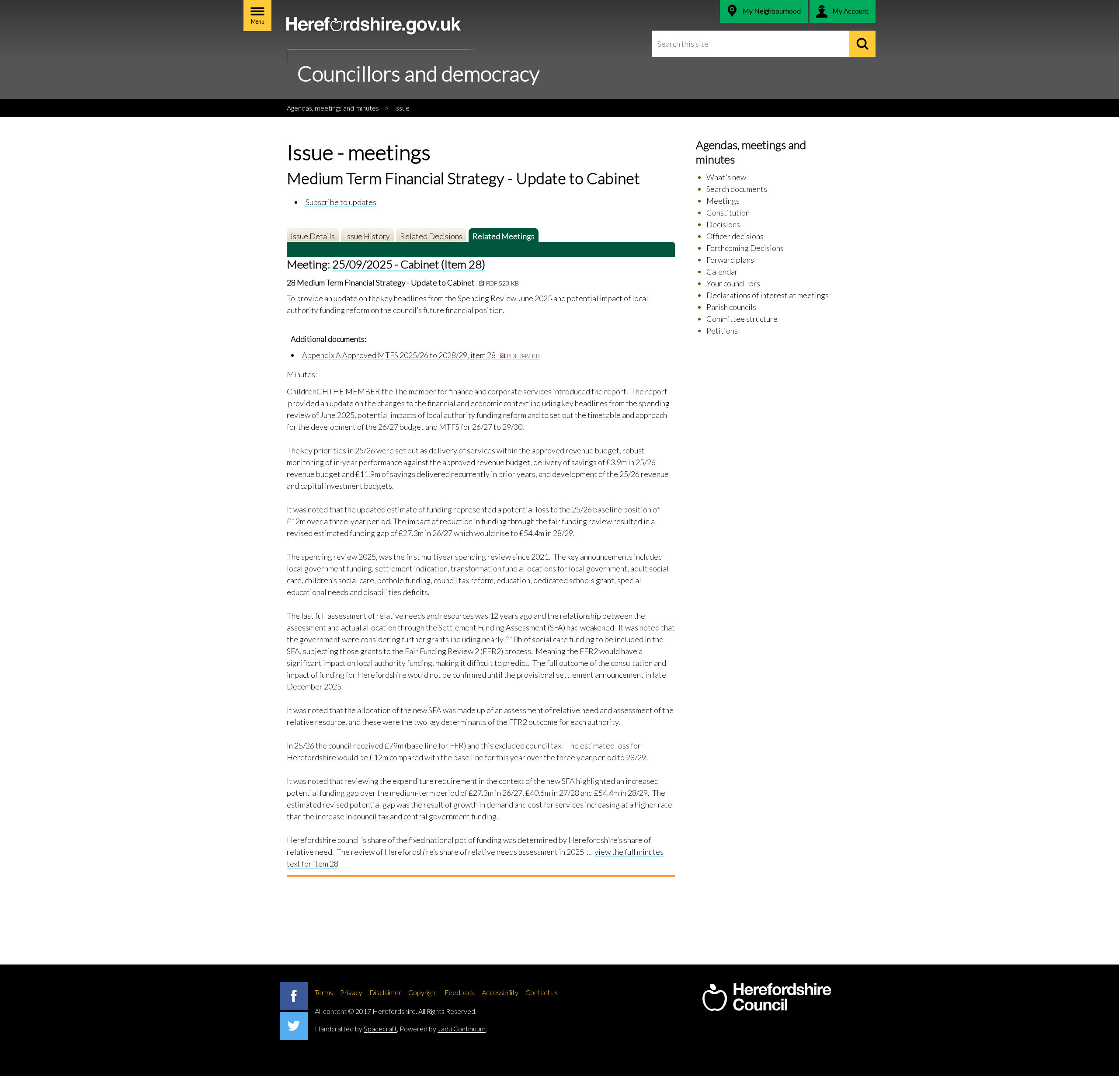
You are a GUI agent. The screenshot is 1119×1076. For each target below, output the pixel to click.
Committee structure (742, 319)
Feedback (460, 992)
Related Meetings (504, 236)
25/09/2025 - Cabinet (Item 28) (408, 264)
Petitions (722, 330)
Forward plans (730, 260)
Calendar (722, 271)
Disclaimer (385, 992)
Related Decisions (431, 236)
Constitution (728, 212)
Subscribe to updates (341, 202)
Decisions (723, 224)
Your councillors (733, 283)
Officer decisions (735, 236)
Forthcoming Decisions (745, 248)
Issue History (367, 236)
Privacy (351, 992)
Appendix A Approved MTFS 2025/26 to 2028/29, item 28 (421, 355)
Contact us (541, 992)
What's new (726, 177)
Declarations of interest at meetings (767, 295)
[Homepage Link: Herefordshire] (766, 997)
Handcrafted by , (356, 1028)
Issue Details (313, 236)
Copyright (423, 992)
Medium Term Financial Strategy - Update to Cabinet (408, 282)
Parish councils (731, 307)
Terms (324, 992)
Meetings (723, 200)
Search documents (736, 189)
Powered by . (443, 1028)
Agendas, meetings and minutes (333, 108)
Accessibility (500, 992)
